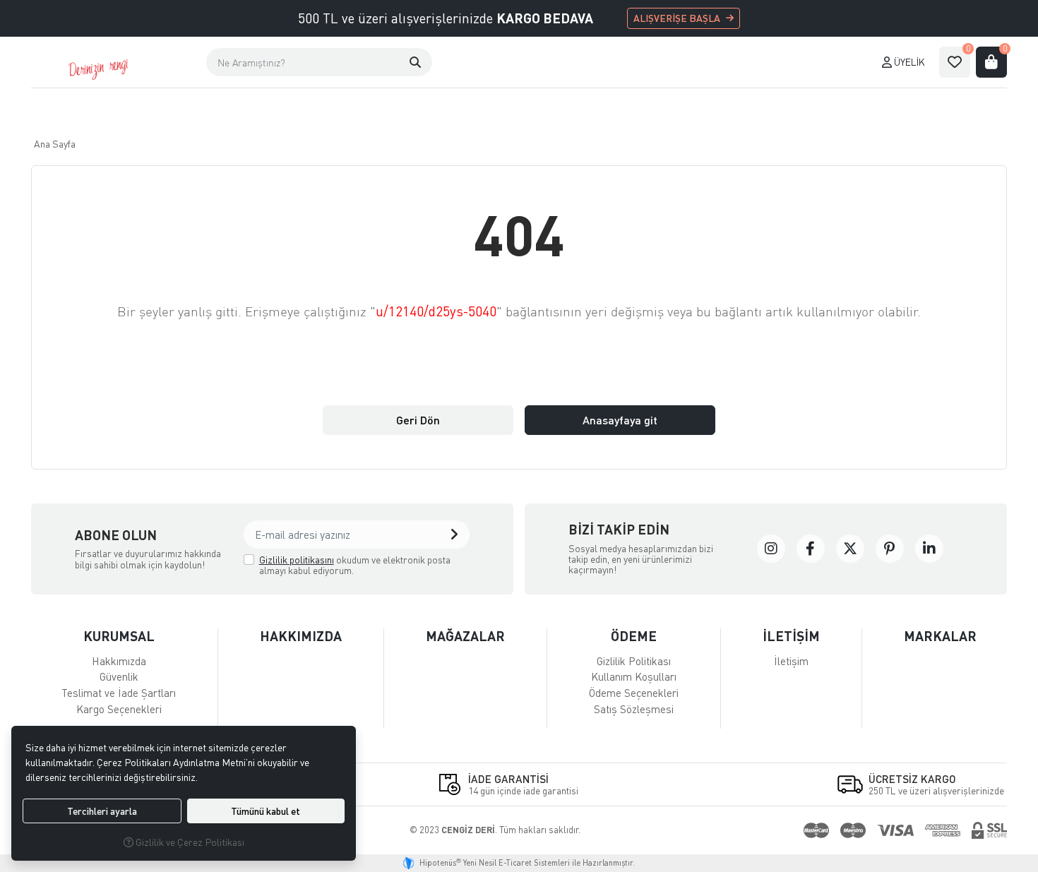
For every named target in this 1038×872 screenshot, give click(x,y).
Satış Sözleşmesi (634, 709)
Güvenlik (119, 676)
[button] (415, 62)
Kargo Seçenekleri (119, 709)
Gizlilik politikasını (296, 560)
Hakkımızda (119, 661)
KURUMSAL (119, 636)
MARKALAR (940, 636)
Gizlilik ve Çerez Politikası (188, 842)
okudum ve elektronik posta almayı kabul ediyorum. (355, 565)
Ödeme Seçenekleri (634, 692)
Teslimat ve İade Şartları (118, 692)
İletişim (791, 661)
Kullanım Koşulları (633, 676)
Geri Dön (418, 419)
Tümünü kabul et (265, 811)
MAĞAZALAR (465, 636)
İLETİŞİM (791, 636)
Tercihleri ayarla (102, 811)
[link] (771, 548)
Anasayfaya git (620, 419)
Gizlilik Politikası (634, 661)
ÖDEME (634, 636)
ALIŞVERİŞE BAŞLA (676, 18)
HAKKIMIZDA (301, 636)
